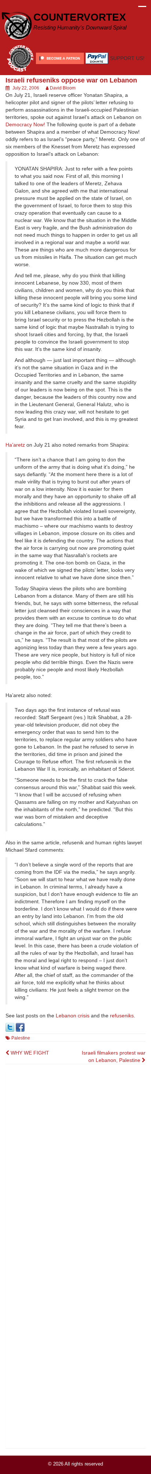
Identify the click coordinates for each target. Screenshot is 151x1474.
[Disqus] (75, 1164)
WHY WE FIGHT (29, 1053)
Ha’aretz (15, 445)
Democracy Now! (25, 124)
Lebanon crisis (72, 1016)
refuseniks (122, 1016)
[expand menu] (142, 8)
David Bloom (63, 88)
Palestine (20, 1038)
